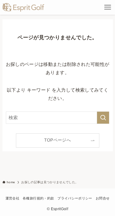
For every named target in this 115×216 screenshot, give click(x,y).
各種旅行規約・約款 (38, 198)
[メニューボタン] (107, 7)
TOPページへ (57, 140)
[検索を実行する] (103, 118)
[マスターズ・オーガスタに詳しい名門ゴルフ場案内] (23, 7)
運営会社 (12, 198)
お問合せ (102, 198)
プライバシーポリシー (74, 198)
